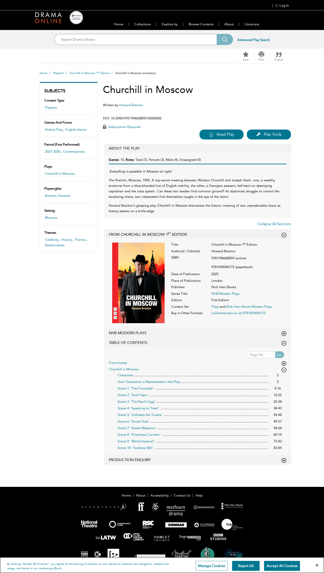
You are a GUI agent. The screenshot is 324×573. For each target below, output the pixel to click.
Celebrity (51, 240)
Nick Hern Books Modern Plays (249, 307)
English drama (75, 130)
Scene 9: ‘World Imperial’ (136, 441)
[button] (261, 56)
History (66, 240)
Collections (142, 24)
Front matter (118, 363)
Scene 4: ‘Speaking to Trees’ (138, 408)
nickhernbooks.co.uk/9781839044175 (238, 313)
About (229, 24)
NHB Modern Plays (225, 294)
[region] (162, 565)
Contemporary (74, 152)
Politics (80, 240)
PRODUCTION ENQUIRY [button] (130, 460)
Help (199, 495)
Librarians (252, 24)
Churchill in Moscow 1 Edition (89, 73)
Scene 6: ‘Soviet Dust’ (133, 421)
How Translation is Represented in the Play (149, 382)
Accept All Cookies (282, 566)
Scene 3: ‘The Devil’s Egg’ (136, 402)
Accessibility (160, 495)
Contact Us (182, 495)
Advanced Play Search (253, 40)
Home (118, 24)
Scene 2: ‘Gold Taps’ (132, 395)
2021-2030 (52, 152)
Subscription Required (123, 127)
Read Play (225, 134)
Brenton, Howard (57, 196)
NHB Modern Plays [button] (127, 333)
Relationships (54, 245)
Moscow (51, 218)
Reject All (246, 566)
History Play (53, 130)
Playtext (58, 73)
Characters (125, 375)
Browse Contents (201, 24)
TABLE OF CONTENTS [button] (128, 342)
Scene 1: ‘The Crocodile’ (135, 388)
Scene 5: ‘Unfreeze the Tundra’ (140, 415)
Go (279, 355)
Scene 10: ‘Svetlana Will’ (135, 448)
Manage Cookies (211, 566)
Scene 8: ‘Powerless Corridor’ (139, 435)
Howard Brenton (131, 105)
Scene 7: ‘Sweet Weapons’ (137, 428)
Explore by (170, 24)
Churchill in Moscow (60, 174)
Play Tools (272, 134)
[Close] (317, 565)
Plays (215, 307)
